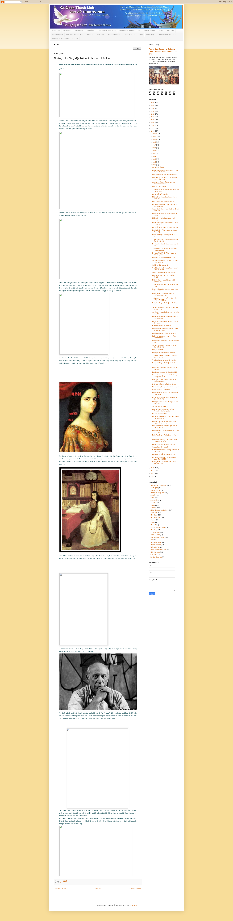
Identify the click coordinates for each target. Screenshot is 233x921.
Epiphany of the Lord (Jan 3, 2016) (163, 444)
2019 (153, 122)
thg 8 (154, 145)
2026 (153, 103)
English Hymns (149, 30)
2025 (153, 105)
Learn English (57, 34)
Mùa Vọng (153, 530)
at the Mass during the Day (129, 30)
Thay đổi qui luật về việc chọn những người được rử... (164, 249)
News (161, 30)
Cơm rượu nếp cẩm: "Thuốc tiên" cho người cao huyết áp (164, 440)
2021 (153, 117)
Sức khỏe (100, 34)
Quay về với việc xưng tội (160, 447)
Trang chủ (56, 30)
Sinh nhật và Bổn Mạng (158, 537)
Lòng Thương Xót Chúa (167, 34)
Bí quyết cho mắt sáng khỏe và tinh (163, 454)
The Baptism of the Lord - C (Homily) (164, 360)
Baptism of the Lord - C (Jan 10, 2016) (164, 372)
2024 (153, 108)
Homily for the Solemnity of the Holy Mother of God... (164, 462)
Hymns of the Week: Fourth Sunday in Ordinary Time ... (164, 205)
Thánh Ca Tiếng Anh (157, 493)
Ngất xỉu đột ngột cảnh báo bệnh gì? (164, 201)
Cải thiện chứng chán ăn (160, 265)
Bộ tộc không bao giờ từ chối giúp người (165, 387)
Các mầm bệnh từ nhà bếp (161, 390)
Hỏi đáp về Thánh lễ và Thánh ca (65, 38)
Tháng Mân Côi (129, 34)
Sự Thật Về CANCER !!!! (160, 406)
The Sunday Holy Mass (107, 30)
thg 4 (154, 156)
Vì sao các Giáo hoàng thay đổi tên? (164, 272)
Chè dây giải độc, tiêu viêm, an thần (164, 333)
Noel (141, 34)
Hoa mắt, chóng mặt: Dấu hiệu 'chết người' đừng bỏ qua (164, 422)
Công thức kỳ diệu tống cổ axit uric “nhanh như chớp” (163, 183)
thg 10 (155, 139)
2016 (153, 131)
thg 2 (154, 162)
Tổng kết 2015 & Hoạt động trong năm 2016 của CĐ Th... (164, 356)
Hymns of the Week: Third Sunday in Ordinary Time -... (164, 254)
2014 (153, 471)
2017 (153, 128)
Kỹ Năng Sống (155, 532)
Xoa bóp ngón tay (158, 167)
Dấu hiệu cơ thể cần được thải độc (163, 258)
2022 (153, 114)
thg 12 (155, 133)
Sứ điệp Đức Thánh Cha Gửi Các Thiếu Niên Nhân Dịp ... (165, 261)
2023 (153, 111)
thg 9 (154, 142)
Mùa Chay (150, 34)
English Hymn (155, 490)
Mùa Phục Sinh (155, 517)
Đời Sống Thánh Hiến (74, 34)
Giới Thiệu (67, 30)
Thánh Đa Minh (114, 34)
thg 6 (154, 150)
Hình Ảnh (90, 30)
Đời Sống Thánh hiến (157, 527)
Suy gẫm (153, 495)
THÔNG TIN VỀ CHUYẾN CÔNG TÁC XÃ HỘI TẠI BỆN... (164, 299)
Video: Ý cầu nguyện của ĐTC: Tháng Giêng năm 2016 (164, 375)
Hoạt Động (79, 30)
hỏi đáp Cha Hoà (156, 557)
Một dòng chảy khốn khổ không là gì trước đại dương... (164, 380)
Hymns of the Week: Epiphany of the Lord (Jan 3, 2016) (164, 458)
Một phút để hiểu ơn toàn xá (161, 326)
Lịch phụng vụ (155, 552)
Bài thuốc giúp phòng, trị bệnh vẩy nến (165, 227)
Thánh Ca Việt (155, 547)
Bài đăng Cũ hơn (135, 889)
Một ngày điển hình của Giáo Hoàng (164, 384)
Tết (151, 540)
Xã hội (152, 502)
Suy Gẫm (170, 30)
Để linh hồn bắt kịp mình (160, 194)
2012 (153, 476)
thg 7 (154, 148)
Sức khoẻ (153, 500)
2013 (153, 473)
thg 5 (154, 153)
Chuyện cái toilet (157, 350)
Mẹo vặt (153, 525)
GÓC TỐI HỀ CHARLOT (160, 187)
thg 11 (155, 136)
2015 (153, 468)
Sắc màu (90, 34)
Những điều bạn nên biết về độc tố (163, 353)
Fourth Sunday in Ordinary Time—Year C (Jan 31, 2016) (165, 171)
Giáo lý (152, 520)
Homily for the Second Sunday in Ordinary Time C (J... (163, 294)
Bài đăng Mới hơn (61, 889)
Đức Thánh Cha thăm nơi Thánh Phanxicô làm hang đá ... (163, 410)
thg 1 (154, 165)
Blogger (134, 905)
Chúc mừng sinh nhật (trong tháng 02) (164, 175)
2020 (153, 120)
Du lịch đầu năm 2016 (159, 414)
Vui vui (152, 505)
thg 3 (154, 159)
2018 (153, 125)
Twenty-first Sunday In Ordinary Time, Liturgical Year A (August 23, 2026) (163, 51)
